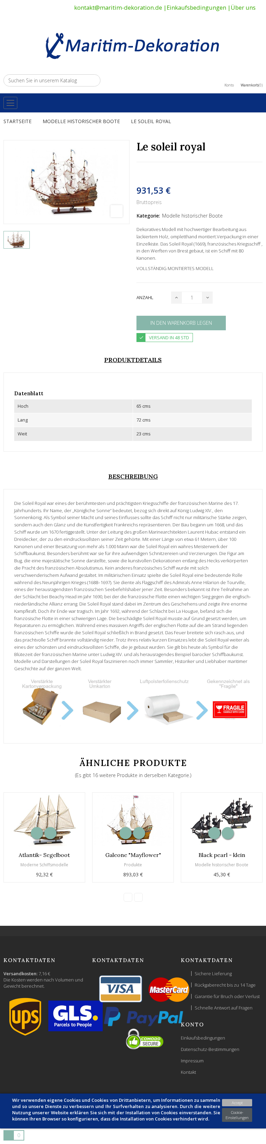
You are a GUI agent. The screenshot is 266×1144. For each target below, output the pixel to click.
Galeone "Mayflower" (133, 854)
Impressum (192, 1061)
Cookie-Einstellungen (237, 1115)
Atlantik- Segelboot (44, 854)
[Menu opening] (10, 103)
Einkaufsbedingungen (196, 7)
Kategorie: (148, 215)
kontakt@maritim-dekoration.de (118, 7)
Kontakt (188, 1072)
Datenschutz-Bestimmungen (210, 1049)
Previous (128, 897)
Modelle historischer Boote (192, 215)
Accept (237, 1102)
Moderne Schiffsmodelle (44, 865)
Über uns (243, 7)
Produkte (133, 865)
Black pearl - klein (221, 854)
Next (138, 897)
